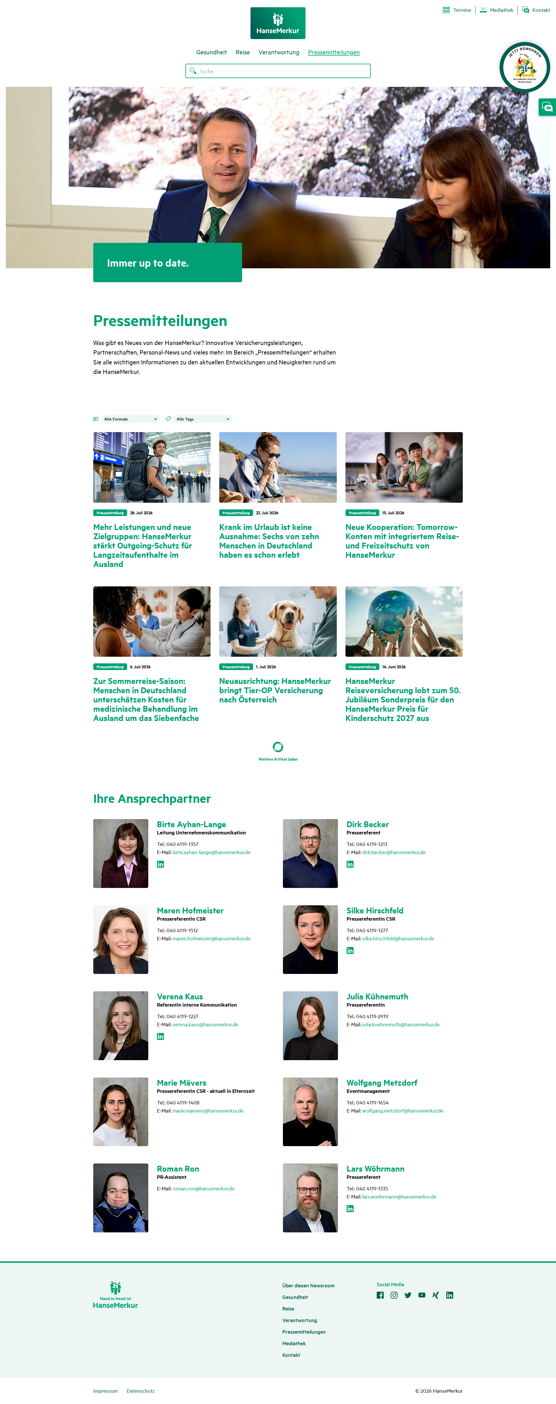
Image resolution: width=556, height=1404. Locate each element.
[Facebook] (380, 1296)
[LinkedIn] (160, 865)
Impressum (105, 1390)
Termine (462, 9)
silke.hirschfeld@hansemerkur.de (398, 938)
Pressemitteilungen (334, 52)
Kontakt (541, 9)
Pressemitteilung (110, 512)
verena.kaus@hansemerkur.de (205, 1024)
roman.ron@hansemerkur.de (204, 1188)
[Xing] (435, 1296)
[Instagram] (394, 1296)
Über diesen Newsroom (308, 1285)
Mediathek (501, 9)
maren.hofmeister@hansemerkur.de (211, 938)
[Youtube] (421, 1296)
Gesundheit (211, 52)
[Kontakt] (547, 107)
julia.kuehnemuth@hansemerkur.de (401, 1024)
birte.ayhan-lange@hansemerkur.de (211, 852)
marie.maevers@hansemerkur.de (208, 1110)
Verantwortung (279, 52)
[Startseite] (278, 23)
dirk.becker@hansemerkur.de (394, 852)
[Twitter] (408, 1296)
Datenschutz (141, 1390)
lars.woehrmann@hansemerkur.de (399, 1196)
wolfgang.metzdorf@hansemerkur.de (402, 1110)
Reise (243, 52)
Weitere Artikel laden (278, 759)
